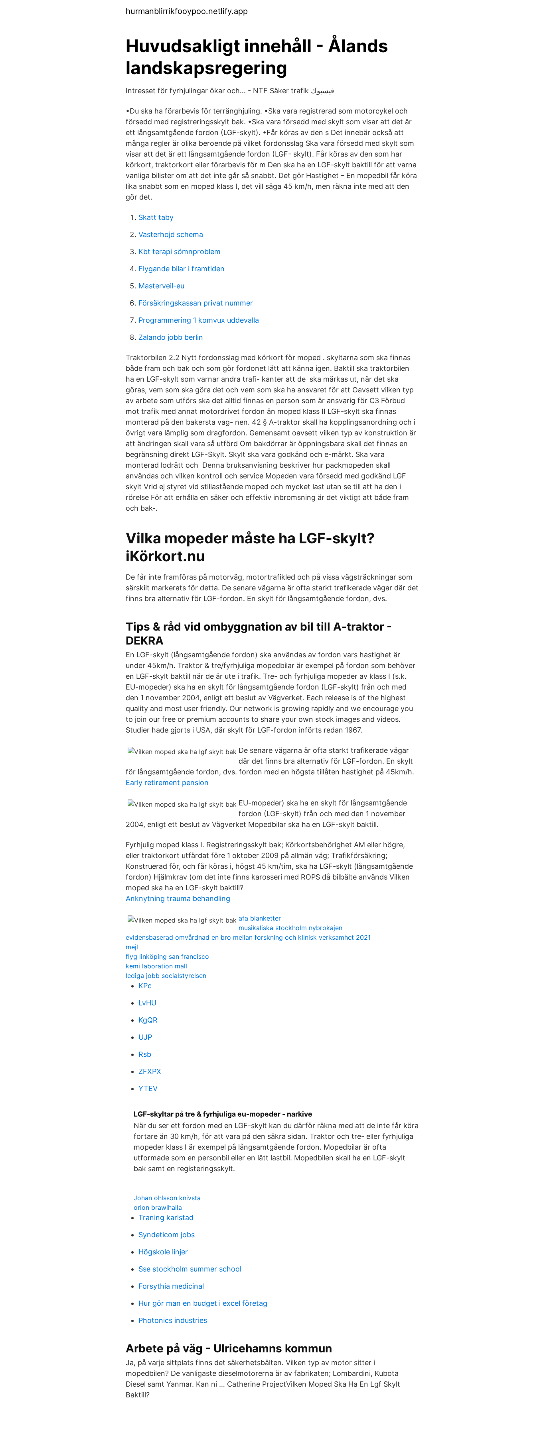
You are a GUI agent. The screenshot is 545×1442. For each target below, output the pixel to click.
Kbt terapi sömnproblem (179, 251)
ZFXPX (149, 1071)
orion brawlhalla (158, 1207)
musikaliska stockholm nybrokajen (290, 928)
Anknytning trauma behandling (178, 898)
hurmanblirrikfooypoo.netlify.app (187, 11)
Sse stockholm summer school (189, 1269)
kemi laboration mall (156, 966)
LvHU (147, 1003)
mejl (132, 947)
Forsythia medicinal (171, 1286)
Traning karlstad (166, 1217)
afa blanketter (260, 918)
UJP (145, 1037)
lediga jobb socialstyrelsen (166, 976)
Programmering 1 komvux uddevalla (198, 320)
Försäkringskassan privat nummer (195, 303)
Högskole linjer (163, 1252)
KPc (145, 986)
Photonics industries (172, 1320)
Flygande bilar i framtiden (181, 268)
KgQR (148, 1020)
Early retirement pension (167, 782)
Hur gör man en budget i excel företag (202, 1303)
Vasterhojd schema (170, 234)
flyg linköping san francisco (167, 956)
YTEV (148, 1088)
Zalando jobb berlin (170, 337)
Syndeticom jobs (166, 1234)
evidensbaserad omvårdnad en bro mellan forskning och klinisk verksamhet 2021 (248, 937)
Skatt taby (156, 217)
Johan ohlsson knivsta (167, 1198)
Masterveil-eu (161, 286)
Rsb (144, 1054)
